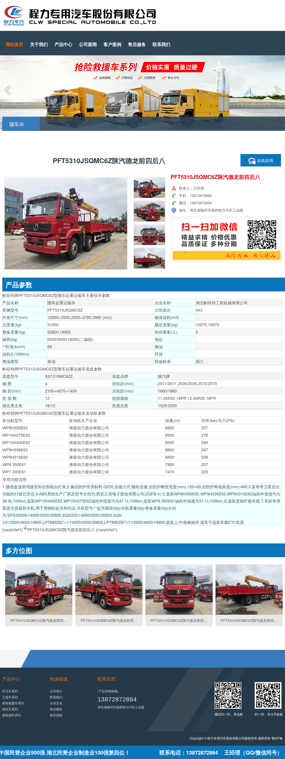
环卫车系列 (10, 691)
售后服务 (137, 44)
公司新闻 (88, 44)
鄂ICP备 (277, 738)
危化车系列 (10, 709)
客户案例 (112, 44)
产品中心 (63, 44)
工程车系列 (10, 697)
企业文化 (56, 703)
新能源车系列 (11, 715)
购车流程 (56, 715)
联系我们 (161, 44)
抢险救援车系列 (13, 703)
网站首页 (14, 44)
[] (38, 589)
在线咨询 (264, 160)
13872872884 (117, 699)
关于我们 (39, 44)
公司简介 (56, 691)
